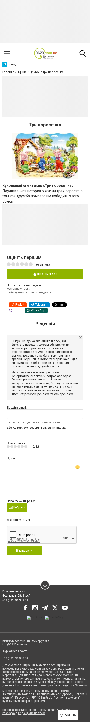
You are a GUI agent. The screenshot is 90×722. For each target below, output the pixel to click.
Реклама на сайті (13, 591)
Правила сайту (48, 710)
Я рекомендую (46, 273)
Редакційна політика (31, 713)
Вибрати (19, 507)
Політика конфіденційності (20, 710)
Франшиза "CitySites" (16, 595)
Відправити (24, 550)
